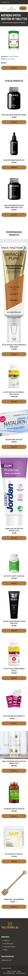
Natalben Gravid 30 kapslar (14, 439)
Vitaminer (16, 56)
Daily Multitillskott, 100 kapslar (14, 576)
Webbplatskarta (20, 973)
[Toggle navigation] (3, 8)
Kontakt (14, 971)
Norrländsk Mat (8, 943)
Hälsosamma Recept (9, 946)
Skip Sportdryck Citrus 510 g (14, 854)
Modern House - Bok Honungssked (14, 899)
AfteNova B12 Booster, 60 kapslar (14, 809)
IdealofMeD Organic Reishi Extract (14, 160)
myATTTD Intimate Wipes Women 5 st (14, 716)
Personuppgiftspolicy (9, 973)
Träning (10, 56)
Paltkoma (6, 940)
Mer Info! (14, 68)
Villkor (19, 971)
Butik (23, 8)
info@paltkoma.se (5, 2)
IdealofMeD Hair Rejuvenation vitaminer (14, 115)
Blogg (5, 950)
